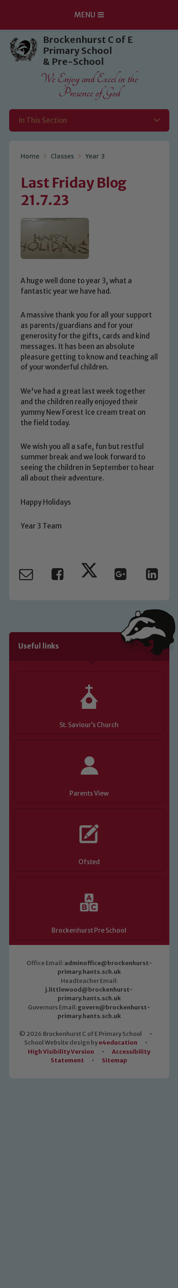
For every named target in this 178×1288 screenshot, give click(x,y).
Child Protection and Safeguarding (89, 773)
